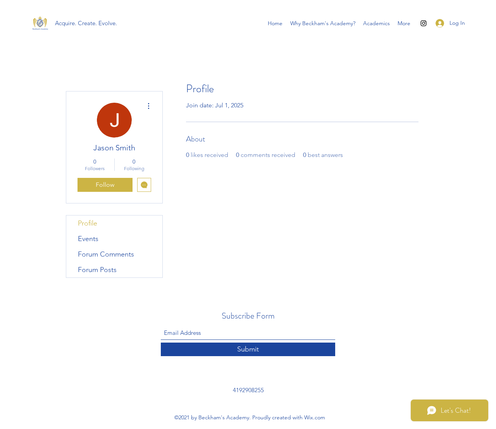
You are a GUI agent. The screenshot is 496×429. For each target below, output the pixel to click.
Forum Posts (97, 269)
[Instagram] (423, 23)
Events (88, 238)
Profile (87, 223)
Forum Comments (106, 254)
